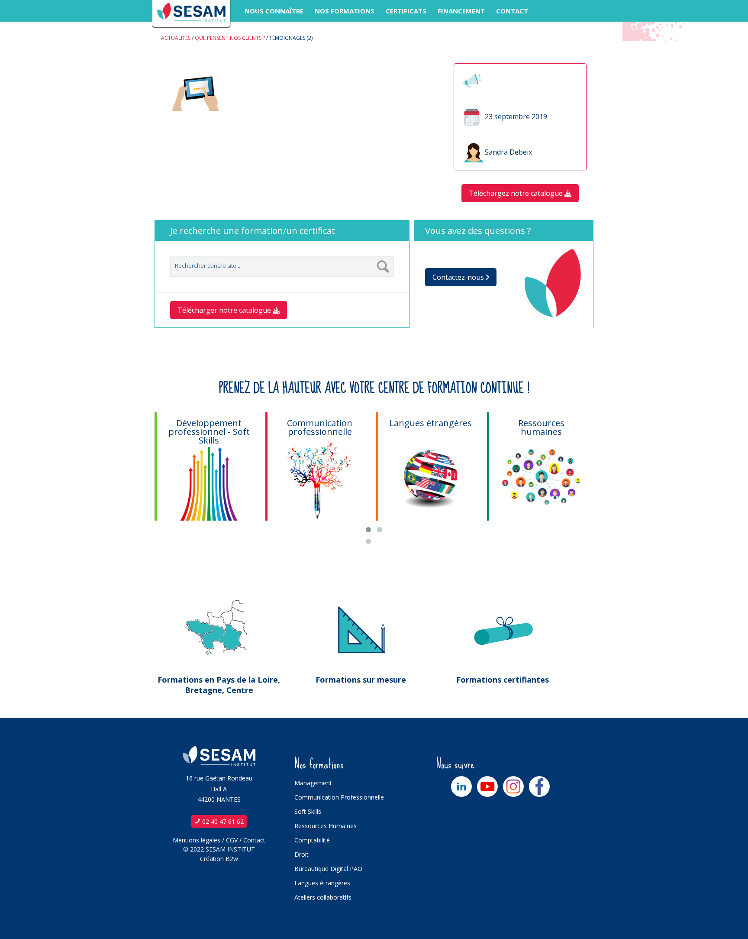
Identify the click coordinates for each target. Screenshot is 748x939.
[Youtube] (487, 786)
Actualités (175, 38)
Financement (461, 10)
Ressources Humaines (325, 826)
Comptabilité (312, 840)
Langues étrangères (322, 883)
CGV (232, 840)
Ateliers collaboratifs (322, 897)
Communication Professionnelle (339, 797)
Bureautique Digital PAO (328, 869)
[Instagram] (513, 786)
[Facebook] (539, 786)
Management (313, 783)
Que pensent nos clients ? (230, 38)
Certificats (406, 10)
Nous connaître (274, 10)
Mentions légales (196, 840)
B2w (232, 859)
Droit (301, 854)
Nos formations (344, 10)
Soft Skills (307, 811)
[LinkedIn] (461, 786)
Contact (512, 10)
